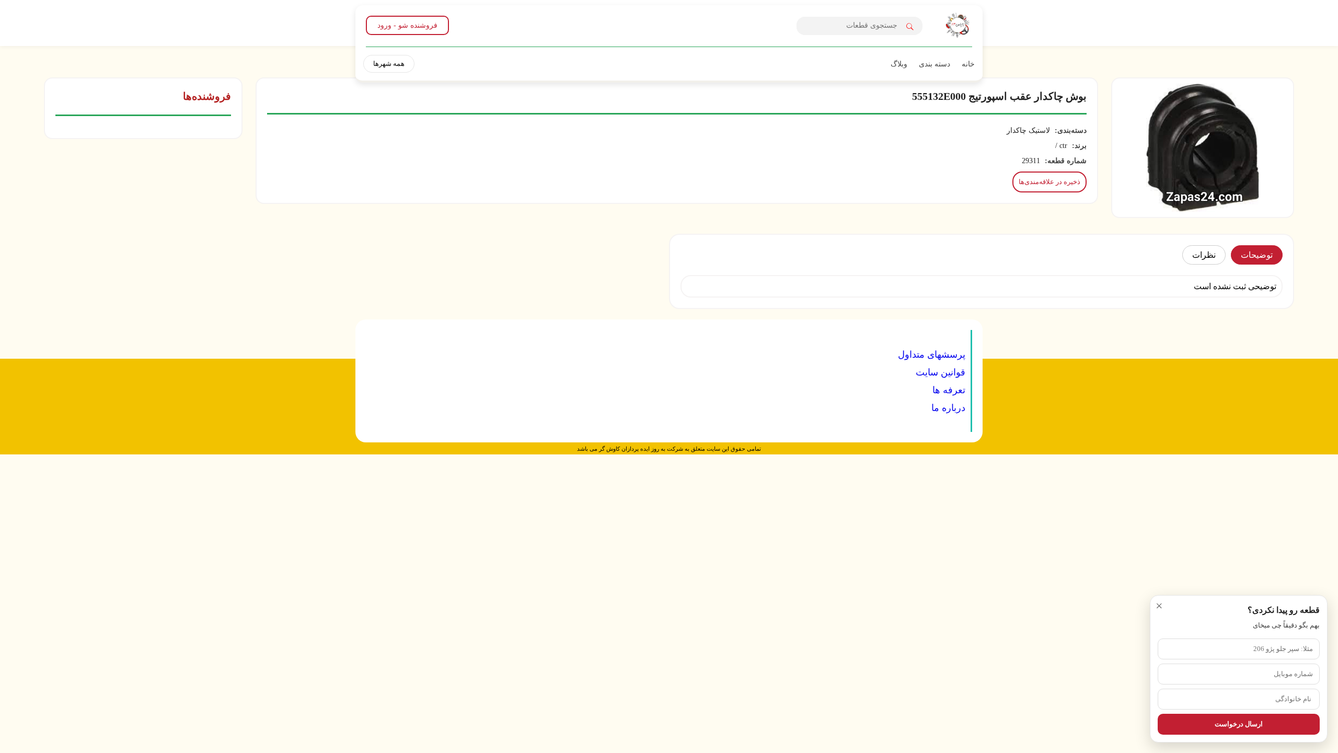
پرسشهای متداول (931, 354)
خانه (968, 64)
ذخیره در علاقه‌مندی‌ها (1049, 182)
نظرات (1204, 254)
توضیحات (1257, 254)
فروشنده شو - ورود (407, 25)
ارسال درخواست (1239, 724)
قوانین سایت (940, 372)
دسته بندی (934, 64)
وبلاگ (899, 64)
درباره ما (948, 408)
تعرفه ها (948, 390)
